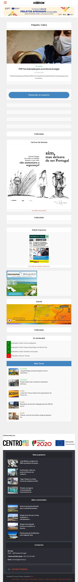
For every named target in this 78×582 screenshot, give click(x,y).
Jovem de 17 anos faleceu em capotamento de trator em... (35, 394)
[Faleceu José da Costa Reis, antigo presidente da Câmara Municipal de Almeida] (14, 416)
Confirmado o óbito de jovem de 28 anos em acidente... (27, 472)
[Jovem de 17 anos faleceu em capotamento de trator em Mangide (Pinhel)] (14, 393)
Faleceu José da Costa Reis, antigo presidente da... (35, 416)
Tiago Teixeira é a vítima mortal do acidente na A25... (29, 480)
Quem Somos (16, 579)
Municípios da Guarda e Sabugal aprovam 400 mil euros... (36, 405)
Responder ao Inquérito (39, 95)
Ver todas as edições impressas (39, 266)
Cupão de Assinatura (51, 579)
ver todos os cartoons (39, 210)
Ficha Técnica (25, 579)
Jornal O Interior (19, 569)
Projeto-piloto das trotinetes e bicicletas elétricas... (34, 383)
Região (22, 391)
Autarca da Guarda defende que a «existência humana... (29, 507)
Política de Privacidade (64, 579)
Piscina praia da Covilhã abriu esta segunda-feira (29, 534)
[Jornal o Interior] (39, 2)
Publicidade (33, 579)
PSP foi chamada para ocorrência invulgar (39, 69)
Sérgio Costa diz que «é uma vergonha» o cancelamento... (29, 517)
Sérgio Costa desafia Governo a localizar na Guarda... (27, 526)
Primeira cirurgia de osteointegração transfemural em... (26, 490)
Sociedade (39, 66)
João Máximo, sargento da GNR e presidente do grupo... (29, 462)
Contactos (41, 579)
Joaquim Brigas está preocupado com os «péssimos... (34, 372)
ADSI (31, 576)
